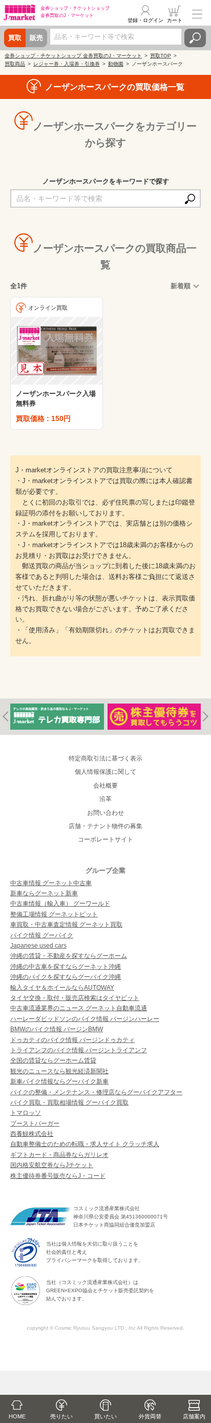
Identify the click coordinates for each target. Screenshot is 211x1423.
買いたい (105, 1416)
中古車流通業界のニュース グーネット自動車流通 (78, 1008)
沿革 (105, 799)
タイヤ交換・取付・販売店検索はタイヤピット (74, 997)
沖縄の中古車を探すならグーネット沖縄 (65, 966)
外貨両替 (150, 1416)
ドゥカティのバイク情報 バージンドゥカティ (72, 1040)
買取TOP (160, 55)
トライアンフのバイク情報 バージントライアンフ (78, 1050)
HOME (17, 1416)
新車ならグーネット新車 (44, 893)
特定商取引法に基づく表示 (105, 758)
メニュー (197, 14)
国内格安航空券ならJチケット (51, 1165)
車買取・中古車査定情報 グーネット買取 (66, 924)
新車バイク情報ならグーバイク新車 (59, 1081)
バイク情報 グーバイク (41, 935)
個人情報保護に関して (105, 771)
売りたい (61, 1416)
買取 (15, 38)
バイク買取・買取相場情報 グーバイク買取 (69, 1102)
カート (174, 20)
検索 (195, 38)
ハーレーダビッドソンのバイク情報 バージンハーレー (84, 1019)
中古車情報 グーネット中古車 (51, 883)
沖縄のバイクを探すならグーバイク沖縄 (65, 976)
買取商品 (15, 64)
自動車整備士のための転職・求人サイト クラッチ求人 (84, 1144)
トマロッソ (25, 1112)
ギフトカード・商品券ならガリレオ (59, 1154)
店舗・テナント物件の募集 (105, 826)
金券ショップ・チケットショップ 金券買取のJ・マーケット (73, 55)
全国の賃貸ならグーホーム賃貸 (53, 1060)
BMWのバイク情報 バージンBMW (56, 1029)
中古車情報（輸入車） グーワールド (60, 903)
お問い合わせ (105, 812)
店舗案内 (194, 1416)
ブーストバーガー (34, 1123)
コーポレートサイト (105, 839)
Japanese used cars (38, 945)
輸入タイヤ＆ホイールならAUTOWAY (62, 987)
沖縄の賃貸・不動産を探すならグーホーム (68, 955)
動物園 (115, 64)
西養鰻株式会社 (31, 1133)
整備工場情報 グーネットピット (54, 914)
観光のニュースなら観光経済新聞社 (59, 1071)
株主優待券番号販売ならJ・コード (58, 1175)
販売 (36, 38)
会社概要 (105, 785)
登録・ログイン (145, 20)
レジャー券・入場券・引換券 (66, 64)
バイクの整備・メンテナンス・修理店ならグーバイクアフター (96, 1092)
